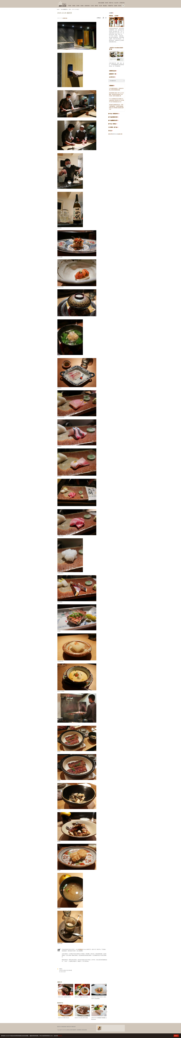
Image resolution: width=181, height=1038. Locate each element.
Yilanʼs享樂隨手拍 (64, 9)
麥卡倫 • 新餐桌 (112, 123)
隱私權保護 (64, 1026)
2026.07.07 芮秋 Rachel (63, 1017)
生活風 (92, 5)
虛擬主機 (120, 134)
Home (58, 9)
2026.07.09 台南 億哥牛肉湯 (81, 1017)
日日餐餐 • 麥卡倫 (112, 127)
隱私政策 (60, 1035)
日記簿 (100, 5)
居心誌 (110, 130)
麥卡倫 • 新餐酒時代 (113, 113)
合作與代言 (112, 77)
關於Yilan (111, 2)
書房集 (96, 5)
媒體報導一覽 (112, 74)
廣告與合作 (69, 1026)
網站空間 (110, 134)
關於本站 (59, 1026)
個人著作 (116, 2)
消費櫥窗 (111, 85)
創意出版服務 (101, 2)
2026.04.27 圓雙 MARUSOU (81, 997)
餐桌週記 (105, 5)
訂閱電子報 (121, 2)
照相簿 (115, 5)
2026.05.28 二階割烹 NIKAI (64, 997)
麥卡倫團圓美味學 (112, 120)
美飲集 (73, 5)
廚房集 (77, 5)
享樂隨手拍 (110, 5)
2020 (70, 9)
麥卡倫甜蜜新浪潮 (112, 117)
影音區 (119, 5)
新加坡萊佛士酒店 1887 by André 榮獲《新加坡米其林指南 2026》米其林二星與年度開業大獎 (116, 94)
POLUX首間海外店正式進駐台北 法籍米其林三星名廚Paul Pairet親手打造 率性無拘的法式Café (116, 100)
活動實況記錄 (112, 71)
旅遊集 (82, 5)
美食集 (69, 5)
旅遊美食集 (87, 5)
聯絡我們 (74, 1026)
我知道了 (176, 1035)
